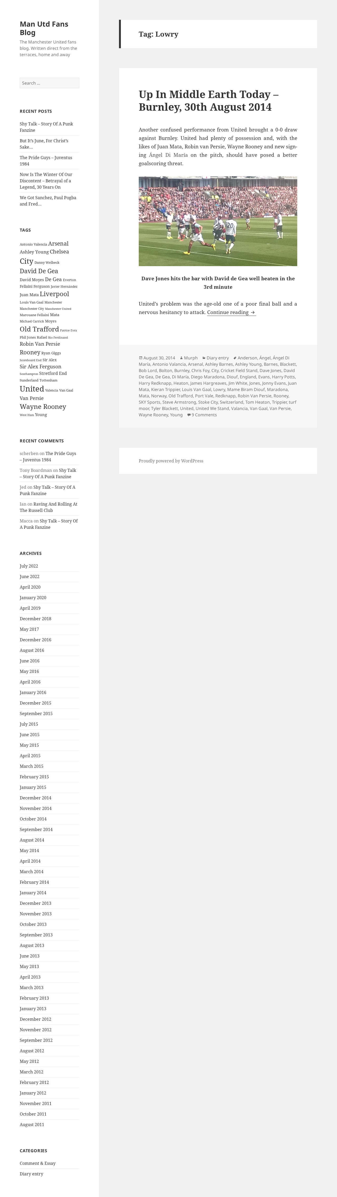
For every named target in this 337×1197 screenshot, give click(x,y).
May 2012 (29, 1061)
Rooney (30, 352)
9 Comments (204, 415)
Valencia (51, 390)
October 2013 (33, 924)
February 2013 (34, 998)
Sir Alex (50, 359)
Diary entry (31, 1174)
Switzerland (231, 402)
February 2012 (34, 1082)
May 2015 (29, 745)
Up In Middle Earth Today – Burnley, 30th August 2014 (209, 100)
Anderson (247, 358)
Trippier (279, 402)
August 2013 (32, 945)
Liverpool (54, 294)
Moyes (50, 321)
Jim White (238, 383)
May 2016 (29, 671)
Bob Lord (148, 370)
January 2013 (33, 1009)
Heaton (181, 383)
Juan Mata (29, 294)
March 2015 (31, 766)
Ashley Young (34, 252)
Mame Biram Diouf (246, 389)
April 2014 (30, 861)
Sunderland (29, 380)
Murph (191, 358)
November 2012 (36, 1030)
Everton (69, 279)
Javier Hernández (64, 287)
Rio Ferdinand (58, 337)
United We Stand (212, 408)
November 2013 (36, 914)
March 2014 (31, 871)
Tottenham (48, 380)
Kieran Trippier (165, 389)
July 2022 (29, 566)
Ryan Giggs (51, 352)
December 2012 (35, 1019)
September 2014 (36, 829)
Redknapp (225, 396)
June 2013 (29, 956)
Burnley (181, 370)
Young (41, 414)
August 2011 (32, 1124)
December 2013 (35, 903)
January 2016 (33, 692)
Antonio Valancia (169, 364)
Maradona (277, 389)
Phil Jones (28, 337)
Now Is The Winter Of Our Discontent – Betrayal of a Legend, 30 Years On (46, 181)
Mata (54, 314)
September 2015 (36, 713)
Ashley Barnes (219, 364)
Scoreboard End (31, 360)
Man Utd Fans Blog (44, 28)
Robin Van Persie (40, 343)
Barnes (271, 364)
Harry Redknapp (155, 383)
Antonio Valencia (33, 244)
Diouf (232, 377)
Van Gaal (66, 390)
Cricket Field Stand (239, 370)
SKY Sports (149, 402)
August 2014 (32, 840)
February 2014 (34, 882)
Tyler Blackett (164, 408)
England (248, 377)
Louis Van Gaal (31, 302)
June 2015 (29, 734)
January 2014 (33, 893)
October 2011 (33, 1114)
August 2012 (32, 1051)
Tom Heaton (257, 402)
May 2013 (29, 966)
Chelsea (59, 251)
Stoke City (208, 402)
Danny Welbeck (47, 262)
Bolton (165, 370)
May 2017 (29, 629)
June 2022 (29, 576)
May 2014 (29, 850)
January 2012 (33, 1093)
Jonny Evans (274, 383)
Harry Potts (283, 377)
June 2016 (29, 661)
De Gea (53, 279)
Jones (254, 383)
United (32, 388)
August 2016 (32, 650)
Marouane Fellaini (34, 314)
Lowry (219, 389)
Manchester (53, 302)
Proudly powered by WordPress (171, 461)
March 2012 (31, 1072)
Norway (158, 396)
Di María (180, 377)
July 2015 (29, 724)
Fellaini (26, 286)
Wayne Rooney (43, 406)
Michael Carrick (32, 321)
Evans (264, 377)
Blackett (288, 364)
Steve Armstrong (179, 402)
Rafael (42, 337)
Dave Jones (270, 370)
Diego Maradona (208, 377)
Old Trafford (39, 328)
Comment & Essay (38, 1163)
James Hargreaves (208, 383)
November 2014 (36, 808)
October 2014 (33, 819)
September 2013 (36, 935)
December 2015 (35, 703)
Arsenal (58, 243)
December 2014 (35, 798)
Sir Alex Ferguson (40, 366)
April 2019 (30, 608)
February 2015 (34, 777)
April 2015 (30, 756)
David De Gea (39, 271)
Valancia (239, 408)
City (26, 261)
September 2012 (36, 1040)
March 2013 (31, 987)
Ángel (265, 358)
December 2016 (35, 640)
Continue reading (231, 312)
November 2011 (36, 1103)
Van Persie (32, 398)
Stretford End (53, 373)
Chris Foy (200, 370)
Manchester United (58, 309)
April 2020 (30, 587)
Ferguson (41, 286)
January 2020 (33, 597)
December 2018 (35, 619)
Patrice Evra (68, 330)
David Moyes (32, 279)
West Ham (27, 415)
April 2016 (30, 682)
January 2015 (33, 787)
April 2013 (30, 977)
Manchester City (32, 309)
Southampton (29, 374)
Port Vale (204, 396)
